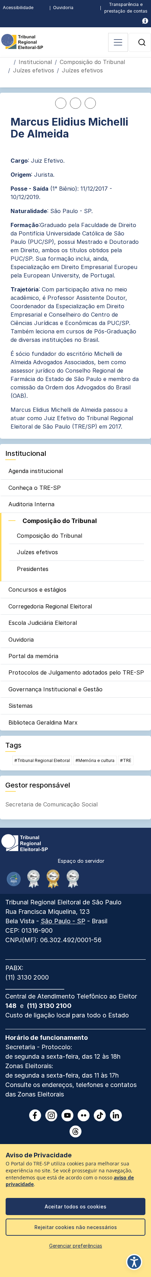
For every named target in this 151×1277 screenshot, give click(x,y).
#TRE (125, 760)
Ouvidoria (63, 7)
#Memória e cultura (95, 760)
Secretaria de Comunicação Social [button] (51, 804)
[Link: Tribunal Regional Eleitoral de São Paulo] (24, 842)
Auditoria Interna (31, 504)
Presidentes (32, 568)
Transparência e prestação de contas (125, 8)
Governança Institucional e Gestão (55, 689)
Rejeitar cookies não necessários (75, 1227)
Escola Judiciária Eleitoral (42, 622)
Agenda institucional (35, 470)
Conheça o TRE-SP (34, 487)
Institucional (35, 61)
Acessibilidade (18, 7)
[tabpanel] (75, 273)
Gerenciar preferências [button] (75, 1246)
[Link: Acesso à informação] (145, 21)
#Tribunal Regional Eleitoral (42, 760)
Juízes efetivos (33, 70)
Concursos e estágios (37, 589)
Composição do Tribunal (92, 61)
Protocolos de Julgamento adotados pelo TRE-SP (76, 672)
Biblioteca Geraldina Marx (43, 722)
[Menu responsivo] (118, 42)
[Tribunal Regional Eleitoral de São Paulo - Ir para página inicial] (22, 41)
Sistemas (20, 705)
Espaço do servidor (81, 861)
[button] (141, 42)
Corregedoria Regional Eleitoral (50, 606)
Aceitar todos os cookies (75, 1206)
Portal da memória (33, 655)
